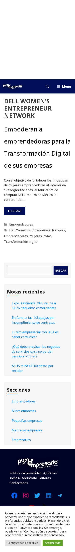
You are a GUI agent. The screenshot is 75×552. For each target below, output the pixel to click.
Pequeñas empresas (27, 420)
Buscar (60, 270)
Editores (44, 478)
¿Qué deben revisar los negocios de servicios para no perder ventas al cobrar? (36, 351)
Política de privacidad (25, 473)
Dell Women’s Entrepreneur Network (37, 230)
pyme (47, 236)
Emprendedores (21, 224)
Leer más (14, 211)
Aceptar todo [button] (52, 543)
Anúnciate (29, 478)
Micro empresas (24, 411)
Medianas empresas (27, 430)
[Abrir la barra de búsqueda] (47, 86)
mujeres (35, 236)
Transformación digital (21, 241)
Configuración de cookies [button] (22, 543)
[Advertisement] (37, 39)
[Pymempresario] (13, 86)
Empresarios (21, 440)
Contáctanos (18, 483)
